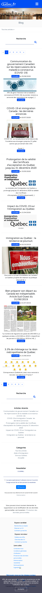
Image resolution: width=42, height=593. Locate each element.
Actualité (15, 76)
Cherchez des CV (20, 539)
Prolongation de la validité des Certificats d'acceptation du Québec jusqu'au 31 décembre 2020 (21, 425)
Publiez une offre (20, 537)
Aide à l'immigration (21, 453)
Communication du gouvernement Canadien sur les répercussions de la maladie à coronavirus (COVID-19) (21, 413)
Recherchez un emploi (21, 526)
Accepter (21, 589)
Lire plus (21, 100)
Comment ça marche (20, 530)
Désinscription (21, 495)
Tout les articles (7, 30)
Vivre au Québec (21, 456)
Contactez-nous (18, 548)
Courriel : (21, 471)
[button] (1, 13)
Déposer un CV (19, 528)
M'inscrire (21, 487)
